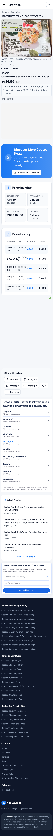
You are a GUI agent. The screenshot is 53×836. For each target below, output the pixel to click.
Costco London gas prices (13, 723)
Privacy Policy (8, 774)
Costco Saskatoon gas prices (14, 732)
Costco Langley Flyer (11, 669)
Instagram (32, 379)
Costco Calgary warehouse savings (17, 610)
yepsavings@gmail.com (12, 765)
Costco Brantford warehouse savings (18, 644)
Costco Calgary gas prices (13, 711)
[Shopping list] (48, 4)
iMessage (14, 385)
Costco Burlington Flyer (12, 677)
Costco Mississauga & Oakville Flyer (17, 686)
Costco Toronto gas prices (13, 728)
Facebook (14, 379)
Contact (5, 757)
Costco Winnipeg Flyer (11, 673)
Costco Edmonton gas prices (14, 715)
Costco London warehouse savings (17, 632)
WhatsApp (32, 385)
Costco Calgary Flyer (11, 660)
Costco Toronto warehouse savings (17, 640)
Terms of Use (7, 769)
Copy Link (14, 392)
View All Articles (25, 556)
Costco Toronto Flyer (10, 690)
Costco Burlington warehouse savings (18, 627)
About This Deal (11, 68)
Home (4, 12)
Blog (3, 761)
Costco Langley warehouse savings (17, 619)
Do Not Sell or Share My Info (14, 778)
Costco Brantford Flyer (11, 695)
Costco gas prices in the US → (15, 736)
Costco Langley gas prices (13, 719)
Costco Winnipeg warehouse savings (18, 623)
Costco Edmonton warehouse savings (18, 614)
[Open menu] (4, 4)
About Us (5, 752)
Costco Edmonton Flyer (12, 665)
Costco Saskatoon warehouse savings (18, 649)
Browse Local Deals (26, 172)
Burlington (15, 12)
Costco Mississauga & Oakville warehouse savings (24, 636)
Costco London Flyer (10, 682)
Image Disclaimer (9, 65)
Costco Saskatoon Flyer (12, 699)
